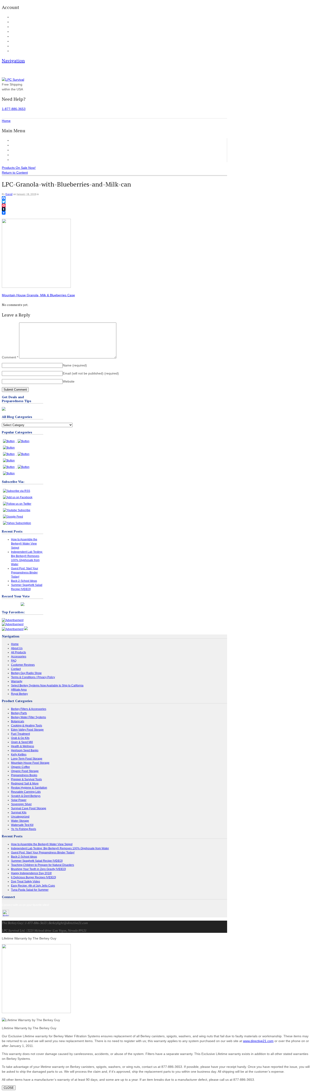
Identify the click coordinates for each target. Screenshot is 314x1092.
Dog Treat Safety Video (25, 881)
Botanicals (17, 721)
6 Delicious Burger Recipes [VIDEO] (33, 877)
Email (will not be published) (91, 373)
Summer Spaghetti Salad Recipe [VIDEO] (37, 860)
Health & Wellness (22, 746)
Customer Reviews (24, 155)
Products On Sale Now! (19, 168)
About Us (16, 46)
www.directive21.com (258, 1041)
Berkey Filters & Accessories (28, 709)
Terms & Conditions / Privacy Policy (33, 677)
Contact (15, 51)
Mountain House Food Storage (30, 762)
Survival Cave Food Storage (28, 808)
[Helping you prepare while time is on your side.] (13, 79)
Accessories (20, 150)
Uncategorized (20, 816)
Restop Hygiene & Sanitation (29, 787)
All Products (19, 145)
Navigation (13, 61)
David (9, 194)
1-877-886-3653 (14, 109)
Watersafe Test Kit (22, 825)
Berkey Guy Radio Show (26, 673)
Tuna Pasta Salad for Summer (30, 889)
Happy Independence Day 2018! (31, 873)
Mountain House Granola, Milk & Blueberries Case (38, 295)
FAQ (13, 41)
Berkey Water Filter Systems (28, 717)
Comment (10, 357)
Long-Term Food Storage (26, 758)
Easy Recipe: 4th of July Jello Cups (33, 885)
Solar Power (18, 800)
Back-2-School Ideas (24, 580)
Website (68, 381)
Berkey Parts (19, 713)
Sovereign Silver (21, 804)
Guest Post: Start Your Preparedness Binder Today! (24, 572)
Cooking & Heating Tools (26, 725)
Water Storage (20, 820)
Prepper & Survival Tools (26, 779)
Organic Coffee (20, 767)
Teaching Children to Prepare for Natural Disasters (42, 865)
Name (75, 365)
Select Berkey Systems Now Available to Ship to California (47, 685)
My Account (17, 17)
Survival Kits (18, 812)
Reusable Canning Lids (26, 791)
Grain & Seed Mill (22, 742)
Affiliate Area (19, 689)
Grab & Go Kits (20, 738)
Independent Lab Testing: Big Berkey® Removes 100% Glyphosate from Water (60, 848)
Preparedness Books (24, 775)
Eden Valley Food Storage (27, 729)
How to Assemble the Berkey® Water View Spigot (24, 543)
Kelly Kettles (18, 754)
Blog (13, 36)
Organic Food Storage (25, 771)
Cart (13, 22)
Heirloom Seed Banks (24, 750)
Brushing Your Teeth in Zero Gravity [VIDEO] (38, 869)
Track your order (20, 31)
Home (15, 140)
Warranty (16, 681)
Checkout (16, 27)
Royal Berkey (19, 693)
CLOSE (9, 1087)
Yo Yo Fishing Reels (23, 829)
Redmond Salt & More (25, 783)
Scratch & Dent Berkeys (25, 796)
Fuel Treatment (20, 733)
